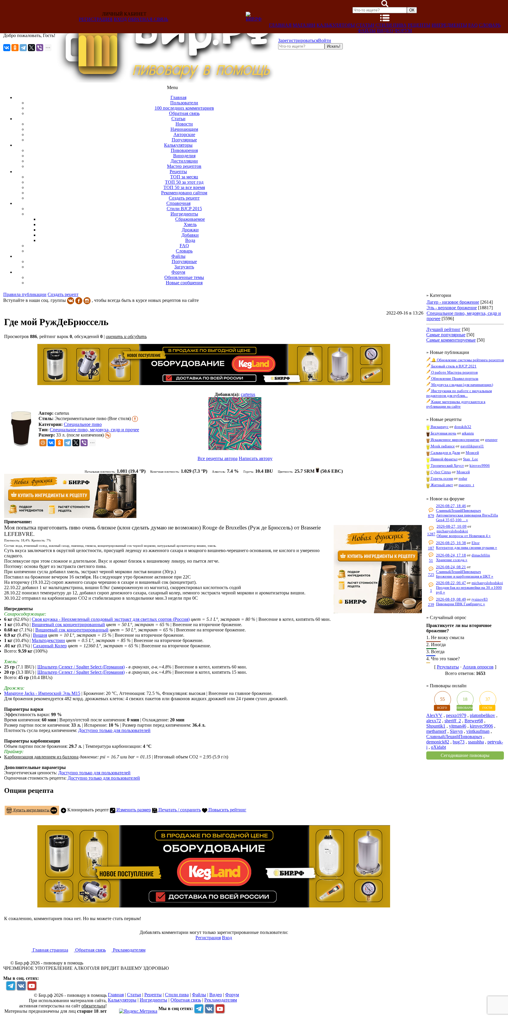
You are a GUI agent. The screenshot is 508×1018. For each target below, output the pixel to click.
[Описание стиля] (135, 418)
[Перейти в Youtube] (31, 985)
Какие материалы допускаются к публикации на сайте (455, 404)
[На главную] (166, 80)
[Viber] (39, 47)
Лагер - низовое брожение (453, 302)
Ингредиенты (449, 25)
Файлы (367, 30)
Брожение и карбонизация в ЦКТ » (464, 576)
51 (431, 560)
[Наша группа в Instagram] (87, 300)
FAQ (473, 25)
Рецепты (419, 25)
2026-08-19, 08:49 (451, 599)
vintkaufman (477, 731)
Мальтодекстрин (48, 640)
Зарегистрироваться (298, 40)
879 (431, 516)
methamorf (436, 731)
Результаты (448, 666)
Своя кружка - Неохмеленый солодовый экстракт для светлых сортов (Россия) (111, 619)
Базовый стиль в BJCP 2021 (453, 366)
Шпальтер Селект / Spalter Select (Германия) (81, 666)
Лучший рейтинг (443, 329)
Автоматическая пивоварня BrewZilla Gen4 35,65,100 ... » (467, 517)
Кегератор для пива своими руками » (466, 547)
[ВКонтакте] (6, 47)
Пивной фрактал (443, 459)
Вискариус (439, 426)
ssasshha (476, 741)
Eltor (475, 543)
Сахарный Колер (50, 645)
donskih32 (462, 426)
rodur (463, 478)
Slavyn (456, 731)
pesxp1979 (456, 715)
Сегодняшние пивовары (465, 755)
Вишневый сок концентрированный (68, 624)
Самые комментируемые (451, 339)
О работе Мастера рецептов (454, 372)
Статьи (365, 25)
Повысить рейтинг (226, 809)
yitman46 (457, 725)
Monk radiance (442, 446)
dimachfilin (481, 555)
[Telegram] (23, 47)
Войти (324, 40)
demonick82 (437, 741)
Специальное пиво (83, 424)
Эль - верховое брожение (452, 307)
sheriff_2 (452, 720)
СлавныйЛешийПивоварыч (458, 510)
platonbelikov (482, 715)
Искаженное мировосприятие (454, 439)
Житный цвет (441, 485)
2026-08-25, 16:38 (451, 543)
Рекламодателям (129, 949)
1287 (431, 534)
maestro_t (466, 485)
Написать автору (256, 458)
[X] (31, 47)
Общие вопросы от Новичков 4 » (464, 536)
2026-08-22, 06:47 (451, 583)
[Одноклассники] (15, 47)
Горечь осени (441, 478)
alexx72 (433, 720)
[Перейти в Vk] (21, 985)
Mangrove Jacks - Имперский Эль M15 (42, 693)
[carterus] (235, 424)
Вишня (40, 635)
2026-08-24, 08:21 (451, 567)
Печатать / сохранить (179, 809)
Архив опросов (478, 666)
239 (431, 604)
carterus (248, 394)
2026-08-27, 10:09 (452, 526)
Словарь (490, 25)
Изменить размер (133, 809)
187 (431, 548)
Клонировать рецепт (87, 809)
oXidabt (438, 747)
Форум (403, 30)
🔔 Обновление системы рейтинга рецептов (467, 360)
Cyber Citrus (440, 472)
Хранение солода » (451, 560)
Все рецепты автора (218, 458)
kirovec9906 (479, 465)
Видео (385, 30)
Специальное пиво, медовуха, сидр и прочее (94, 429)
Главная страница (49, 949)
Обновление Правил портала (454, 378)
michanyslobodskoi (452, 531)
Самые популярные (445, 334)
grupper (491, 439)
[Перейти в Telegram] (10, 985)
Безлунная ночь (443, 433)
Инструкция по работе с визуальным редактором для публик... (459, 393)
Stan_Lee (470, 459)
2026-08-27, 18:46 (451, 506)
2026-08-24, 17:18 (451, 555)
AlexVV (434, 715)
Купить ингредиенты (31, 810)
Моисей (472, 452)
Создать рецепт (63, 294)
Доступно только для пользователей (114, 730)
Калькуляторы (336, 25)
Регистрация (96, 19)
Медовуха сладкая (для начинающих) (461, 384)
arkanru (468, 433)
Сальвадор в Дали (445, 452)
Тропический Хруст (447, 465)
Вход (120, 19)
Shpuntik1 (435, 725)
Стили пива (391, 25)
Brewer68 (473, 720)
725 (431, 574)
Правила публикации (24, 294)
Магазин (304, 25)
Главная (280, 25)
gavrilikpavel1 (472, 446)
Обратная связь (148, 19)
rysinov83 (480, 599)
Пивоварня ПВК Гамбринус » (460, 604)
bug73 (458, 741)
